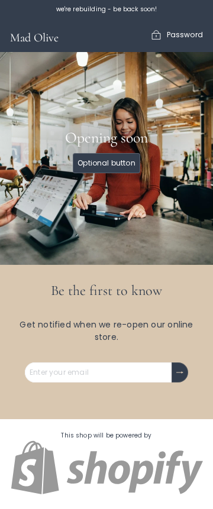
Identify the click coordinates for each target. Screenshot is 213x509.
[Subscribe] (180, 372)
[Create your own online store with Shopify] (106, 492)
